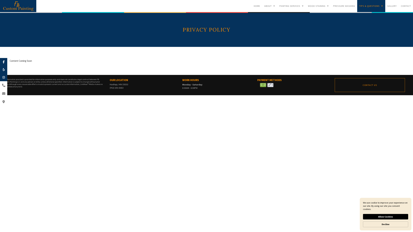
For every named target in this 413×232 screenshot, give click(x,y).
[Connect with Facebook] (3, 62)
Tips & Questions (369, 6)
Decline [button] (385, 224)
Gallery (392, 6)
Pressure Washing (344, 6)
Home (257, 6)
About (268, 6)
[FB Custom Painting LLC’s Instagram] (3, 77)
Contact (406, 6)
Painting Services (289, 6)
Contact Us (370, 85)
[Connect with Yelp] (3, 69)
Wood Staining (316, 6)
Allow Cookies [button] (385, 216)
